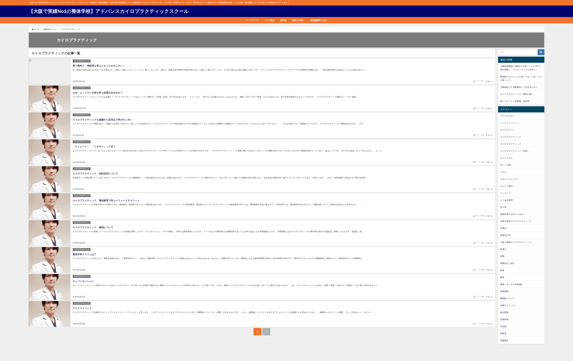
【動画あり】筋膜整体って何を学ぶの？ (519, 87)
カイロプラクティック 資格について (93, 227)
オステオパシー (507, 130)
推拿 (502, 270)
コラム (503, 172)
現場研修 (504, 319)
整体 (502, 277)
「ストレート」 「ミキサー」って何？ (94, 146)
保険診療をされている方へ (512, 214)
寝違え (503, 249)
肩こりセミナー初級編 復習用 (514, 101)
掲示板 (283, 20)
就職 (502, 256)
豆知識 (503, 326)
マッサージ (505, 193)
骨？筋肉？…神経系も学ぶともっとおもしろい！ (99, 65)
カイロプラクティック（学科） (514, 151)
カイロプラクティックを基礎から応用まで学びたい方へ (102, 119)
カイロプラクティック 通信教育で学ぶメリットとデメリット (106, 200)
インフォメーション (509, 123)
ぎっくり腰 (505, 165)
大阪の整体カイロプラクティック (516, 242)
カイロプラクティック (81, 61)
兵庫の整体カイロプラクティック (516, 221)
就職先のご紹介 (507, 263)
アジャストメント (82, 308)
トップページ (252, 20)
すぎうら (489, 81)
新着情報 (504, 291)
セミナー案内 (506, 186)
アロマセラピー (507, 116)
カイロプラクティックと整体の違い (517, 94)
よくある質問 (506, 200)
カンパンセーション (83, 281)
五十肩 (503, 207)
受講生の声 (505, 235)
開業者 (503, 333)
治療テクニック (507, 305)
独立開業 (504, 312)
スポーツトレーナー (509, 179)
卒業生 (503, 228)
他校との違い (298, 20)
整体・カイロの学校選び (511, 284)
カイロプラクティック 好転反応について (95, 173)
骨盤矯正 (504, 340)
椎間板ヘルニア (507, 298)
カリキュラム (506, 158)
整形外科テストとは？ (85, 254)
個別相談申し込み (318, 20)
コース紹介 (269, 20)
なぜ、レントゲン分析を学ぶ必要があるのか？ (98, 92)
